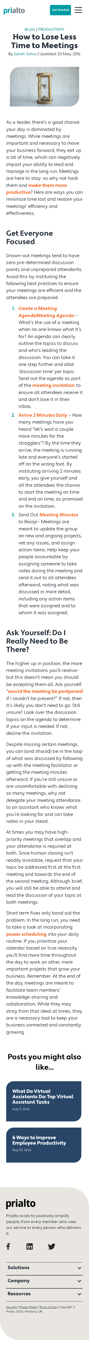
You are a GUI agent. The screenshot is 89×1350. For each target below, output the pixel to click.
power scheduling (26, 934)
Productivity (51, 29)
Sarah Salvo (25, 54)
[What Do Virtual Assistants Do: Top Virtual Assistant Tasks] (43, 1101)
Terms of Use (48, 1307)
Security (11, 1307)
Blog (30, 29)
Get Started (60, 10)
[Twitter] (56, 1253)
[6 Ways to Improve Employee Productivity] (43, 1145)
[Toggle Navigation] (78, 10)
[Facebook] (15, 1253)
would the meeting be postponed (45, 691)
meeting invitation (53, 385)
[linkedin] (36, 1253)
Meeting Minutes (59, 515)
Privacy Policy (28, 1307)
